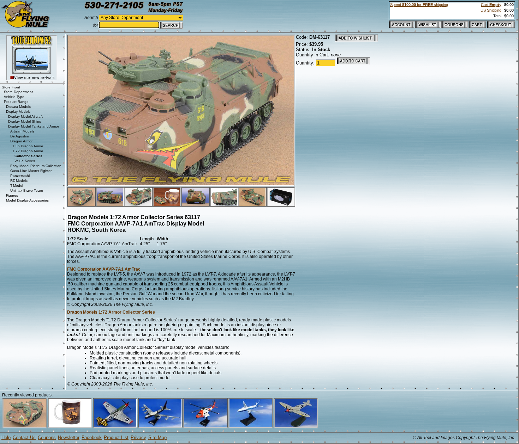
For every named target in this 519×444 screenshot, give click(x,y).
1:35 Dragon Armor (27, 146)
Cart (491, 4)
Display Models (18, 111)
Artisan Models (22, 131)
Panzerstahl (20, 176)
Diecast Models (18, 107)
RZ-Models (19, 181)
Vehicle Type (14, 97)
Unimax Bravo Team (26, 190)
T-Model (16, 185)
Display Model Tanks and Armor (33, 126)
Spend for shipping (419, 4)
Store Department (18, 92)
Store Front (11, 87)
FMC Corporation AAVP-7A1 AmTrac (104, 269)
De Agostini (19, 136)
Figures (12, 195)
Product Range (16, 102)
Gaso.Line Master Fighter (31, 171)
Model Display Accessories (27, 200)
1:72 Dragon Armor (27, 151)
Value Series (24, 161)
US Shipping (491, 10)
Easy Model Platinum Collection (35, 166)
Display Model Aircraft (25, 116)
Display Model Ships (24, 121)
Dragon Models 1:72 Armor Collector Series (111, 312)
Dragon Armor (21, 141)
